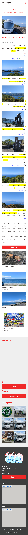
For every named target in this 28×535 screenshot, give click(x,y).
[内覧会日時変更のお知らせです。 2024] (8, 424)
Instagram (7, 402)
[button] (14, 247)
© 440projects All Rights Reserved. (14, 532)
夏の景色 (4, 307)
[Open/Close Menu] (25, 3)
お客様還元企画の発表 (7, 287)
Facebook (6, 340)
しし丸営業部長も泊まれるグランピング (12, 266)
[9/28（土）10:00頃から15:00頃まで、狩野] (20, 424)
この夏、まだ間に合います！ (9, 328)
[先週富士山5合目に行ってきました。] (8, 437)
